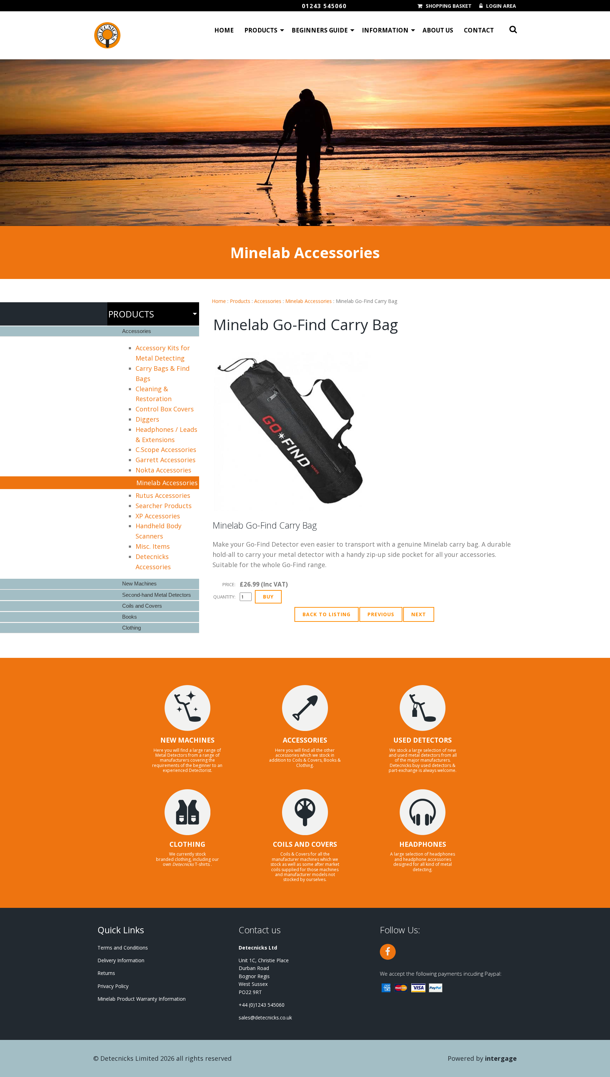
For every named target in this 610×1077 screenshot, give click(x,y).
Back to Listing (327, 614)
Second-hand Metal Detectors (156, 595)
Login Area (501, 6)
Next (418, 614)
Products (260, 30)
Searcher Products (164, 505)
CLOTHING (187, 844)
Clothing (131, 628)
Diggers (147, 419)
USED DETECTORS (422, 740)
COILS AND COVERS (305, 844)
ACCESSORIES (305, 740)
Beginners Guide (320, 30)
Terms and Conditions (122, 947)
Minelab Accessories (308, 301)
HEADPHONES (422, 844)
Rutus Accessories (163, 495)
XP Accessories (158, 516)
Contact (479, 30)
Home (224, 30)
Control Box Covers (165, 409)
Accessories (267, 301)
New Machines (139, 584)
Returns (106, 973)
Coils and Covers (142, 606)
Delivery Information (120, 960)
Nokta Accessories (163, 470)
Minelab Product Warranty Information (141, 998)
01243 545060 (324, 6)
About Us (438, 30)
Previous (380, 614)
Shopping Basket (449, 6)
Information (385, 30)
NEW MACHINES (187, 740)
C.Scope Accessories (166, 449)
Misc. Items (153, 546)
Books (129, 617)
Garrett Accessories (166, 460)
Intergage (501, 1058)
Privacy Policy (112, 986)
